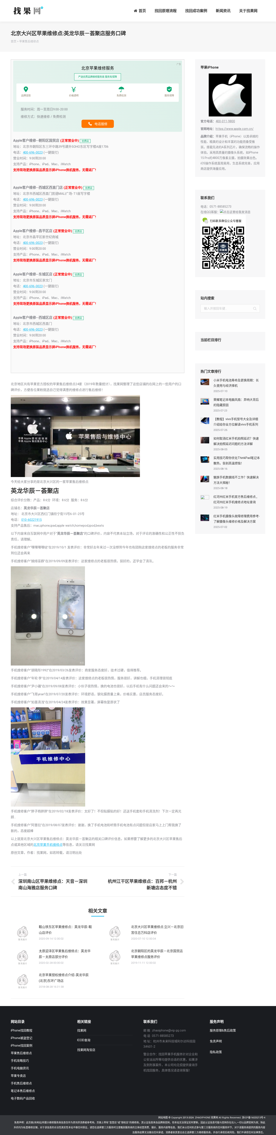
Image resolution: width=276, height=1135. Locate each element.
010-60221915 (31, 520)
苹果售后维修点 (29, 41)
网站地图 (163, 1117)
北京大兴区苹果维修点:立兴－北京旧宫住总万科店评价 (157, 930)
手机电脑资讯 (20, 1068)
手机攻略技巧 (20, 1060)
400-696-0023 (33, 152)
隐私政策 (216, 1052)
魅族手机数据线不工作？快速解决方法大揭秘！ (236, 480)
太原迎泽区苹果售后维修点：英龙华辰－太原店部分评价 (65, 954)
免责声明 (216, 1041)
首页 (13, 41)
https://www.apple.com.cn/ (235, 128)
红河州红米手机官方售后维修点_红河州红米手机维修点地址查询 (235, 499)
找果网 (81, 1030)
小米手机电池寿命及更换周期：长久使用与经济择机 (236, 382)
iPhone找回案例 (21, 1045)
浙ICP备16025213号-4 (253, 1117)
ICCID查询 (83, 1040)
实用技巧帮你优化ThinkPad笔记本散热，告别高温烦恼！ (236, 460)
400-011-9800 (225, 121)
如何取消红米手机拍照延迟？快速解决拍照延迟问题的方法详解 (236, 441)
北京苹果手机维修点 (48, 845)
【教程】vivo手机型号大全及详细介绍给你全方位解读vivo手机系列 (235, 421)
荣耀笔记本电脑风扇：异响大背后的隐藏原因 (236, 402)
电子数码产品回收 (23, 1098)
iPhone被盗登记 (21, 1038)
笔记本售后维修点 (23, 1091)
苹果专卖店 (18, 1075)
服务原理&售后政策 (223, 1030)
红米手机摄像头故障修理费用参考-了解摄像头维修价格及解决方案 (236, 518)
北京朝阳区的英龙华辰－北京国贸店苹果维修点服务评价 (157, 954)
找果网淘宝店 (86, 1050)
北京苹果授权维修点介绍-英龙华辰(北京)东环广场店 (64, 978)
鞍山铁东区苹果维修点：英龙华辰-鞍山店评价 (65, 930)
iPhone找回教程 (21, 1030)
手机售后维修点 (21, 1083)
